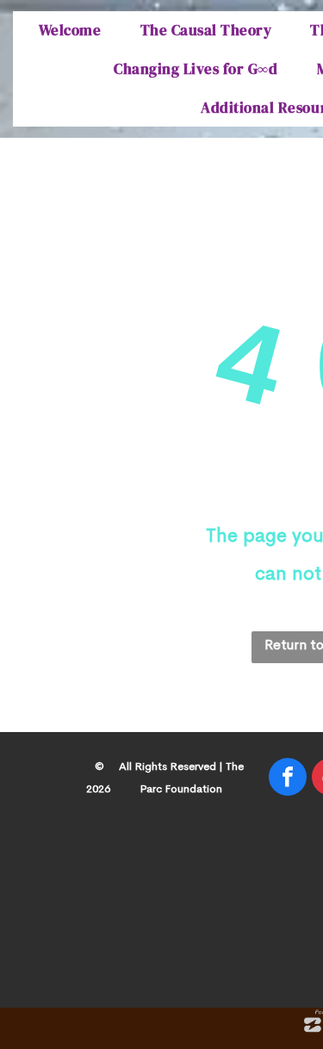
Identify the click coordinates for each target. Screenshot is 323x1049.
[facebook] (288, 779)
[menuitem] (72, 30)
